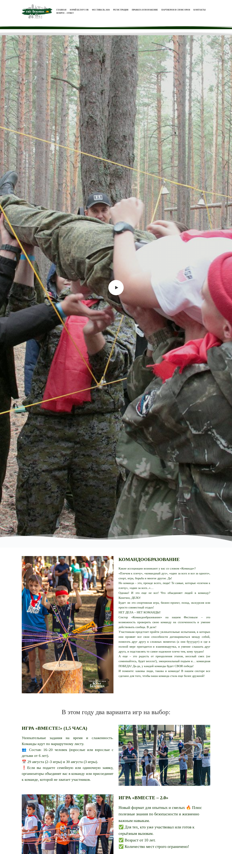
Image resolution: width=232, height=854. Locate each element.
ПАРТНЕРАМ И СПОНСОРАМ (175, 10)
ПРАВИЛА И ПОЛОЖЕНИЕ (145, 10)
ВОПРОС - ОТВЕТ (65, 13)
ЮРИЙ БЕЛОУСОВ (79, 10)
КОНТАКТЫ (199, 10)
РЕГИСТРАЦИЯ (120, 10)
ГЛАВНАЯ (61, 10)
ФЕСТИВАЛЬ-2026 (101, 10)
